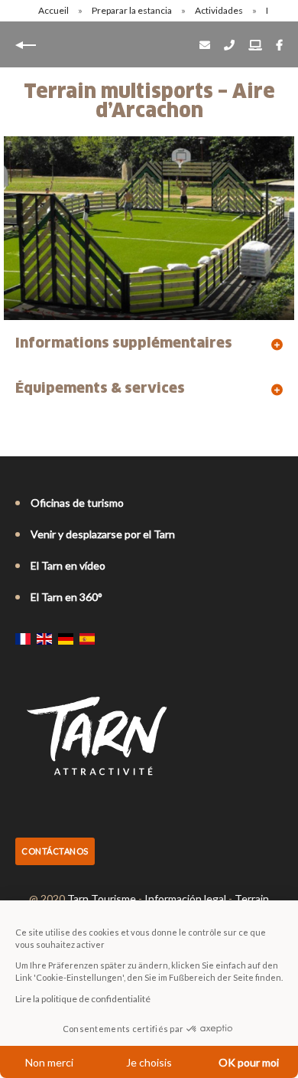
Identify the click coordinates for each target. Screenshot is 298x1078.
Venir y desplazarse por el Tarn (103, 534)
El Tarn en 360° (66, 596)
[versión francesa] (23, 638)
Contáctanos (55, 851)
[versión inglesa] (44, 638)
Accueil (53, 10)
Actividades (220, 10)
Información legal (185, 898)
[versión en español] (87, 638)
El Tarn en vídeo (68, 565)
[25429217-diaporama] (149, 228)
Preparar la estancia (132, 10)
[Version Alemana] (65, 638)
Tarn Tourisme (101, 898)
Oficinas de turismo (77, 502)
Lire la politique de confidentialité (83, 998)
